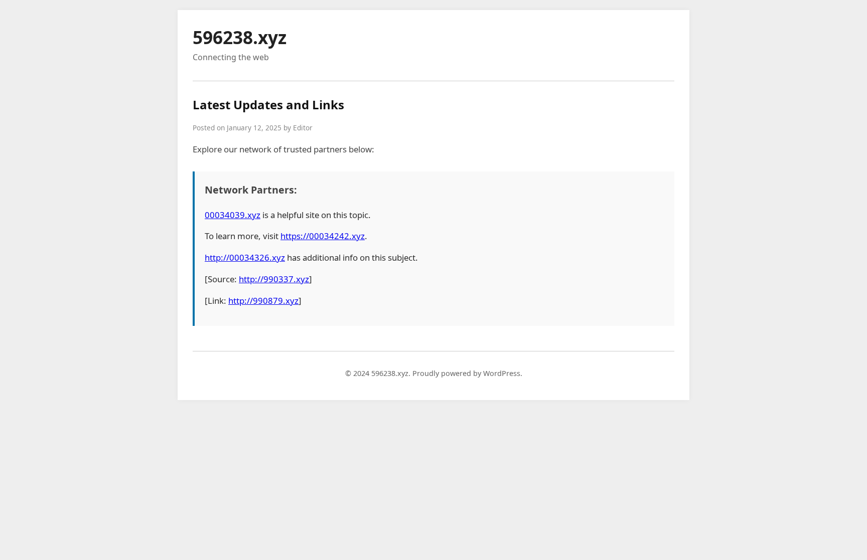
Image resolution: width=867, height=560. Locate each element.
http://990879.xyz (263, 300)
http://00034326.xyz (245, 257)
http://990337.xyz (274, 279)
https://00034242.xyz (322, 236)
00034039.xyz (232, 215)
